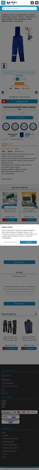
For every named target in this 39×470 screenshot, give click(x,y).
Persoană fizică (14, 246)
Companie (26, 246)
